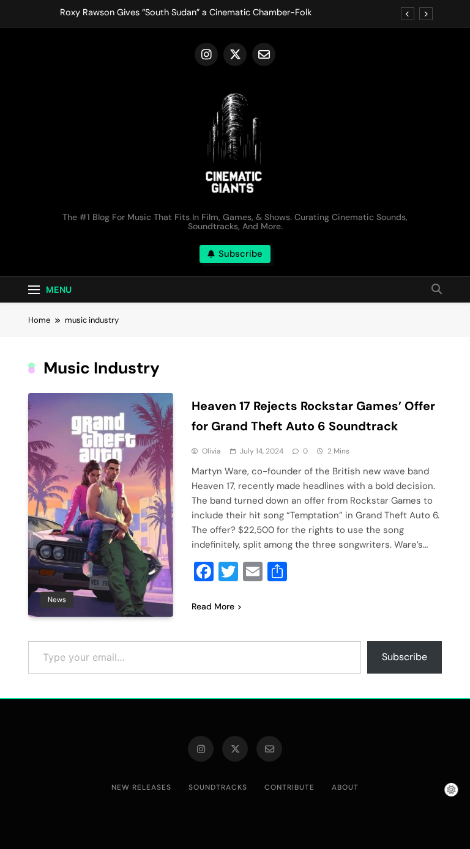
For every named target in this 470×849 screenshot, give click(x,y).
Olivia (211, 451)
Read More (213, 606)
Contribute (289, 787)
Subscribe (404, 656)
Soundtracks (217, 787)
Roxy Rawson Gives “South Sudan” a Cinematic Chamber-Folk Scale (185, 13)
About (345, 787)
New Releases (141, 787)
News (57, 600)
